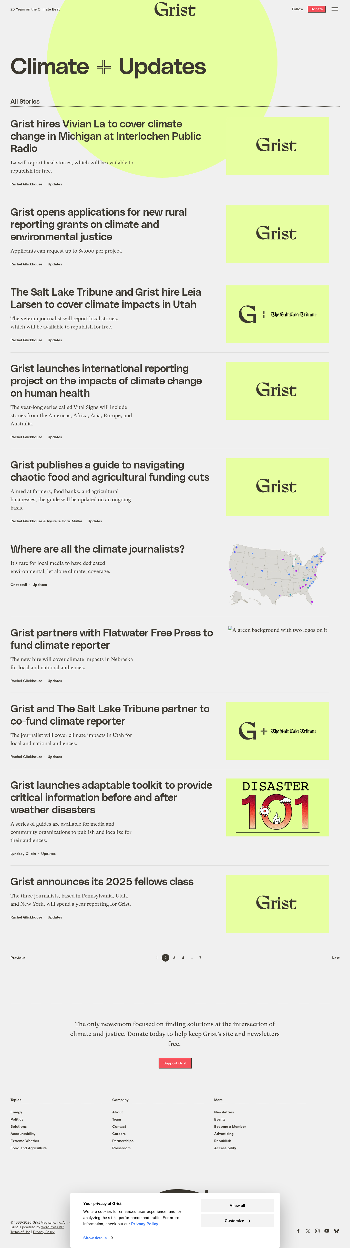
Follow (297, 9)
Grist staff (19, 584)
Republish (222, 1141)
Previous (18, 957)
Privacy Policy (44, 1232)
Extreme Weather (25, 1141)
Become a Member (230, 1126)
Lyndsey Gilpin (23, 853)
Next (335, 957)
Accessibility (225, 1148)
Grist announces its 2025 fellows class (102, 881)
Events (219, 1119)
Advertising (223, 1133)
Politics (17, 1119)
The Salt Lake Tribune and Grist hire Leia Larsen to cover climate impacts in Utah (106, 297)
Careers (119, 1133)
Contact (119, 1126)
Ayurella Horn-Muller (64, 521)
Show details (95, 1238)
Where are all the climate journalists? (98, 548)
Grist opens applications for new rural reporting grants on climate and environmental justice (99, 223)
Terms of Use (20, 1232)
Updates (55, 184)
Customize (234, 1220)
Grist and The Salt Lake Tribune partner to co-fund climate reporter (110, 714)
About (117, 1112)
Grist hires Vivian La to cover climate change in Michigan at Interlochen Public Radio (106, 135)
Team (116, 1119)
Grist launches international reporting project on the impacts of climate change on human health (106, 380)
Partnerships (122, 1141)
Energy (16, 1112)
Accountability (23, 1133)
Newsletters (224, 1112)
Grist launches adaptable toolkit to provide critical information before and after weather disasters (111, 796)
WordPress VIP (52, 1227)
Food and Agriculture (29, 1148)
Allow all (237, 1205)
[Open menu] (334, 9)
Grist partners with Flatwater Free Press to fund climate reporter (112, 638)
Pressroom (121, 1148)
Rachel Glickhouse (26, 184)
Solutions (19, 1126)
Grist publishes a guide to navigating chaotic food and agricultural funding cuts (110, 470)
